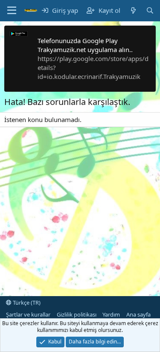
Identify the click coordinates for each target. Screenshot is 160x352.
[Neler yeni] (133, 10)
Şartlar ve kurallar (28, 314)
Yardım (111, 314)
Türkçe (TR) (26, 302)
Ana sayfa (138, 314)
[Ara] (150, 10)
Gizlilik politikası (76, 314)
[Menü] (12, 10)
